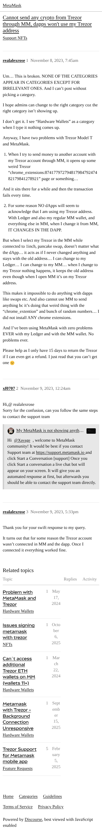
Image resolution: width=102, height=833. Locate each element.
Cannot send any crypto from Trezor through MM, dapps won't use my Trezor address (47, 24)
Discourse (33, 819)
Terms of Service (18, 807)
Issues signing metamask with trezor (19, 631)
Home (8, 796)
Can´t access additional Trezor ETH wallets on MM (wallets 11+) (19, 671)
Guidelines (52, 796)
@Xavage (22, 440)
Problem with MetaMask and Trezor (19, 598)
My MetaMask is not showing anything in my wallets (50, 430)
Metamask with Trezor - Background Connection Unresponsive (18, 716)
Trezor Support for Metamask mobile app (19, 755)
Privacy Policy (51, 807)
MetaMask (12, 5)
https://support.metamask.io (60, 452)
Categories (28, 796)
